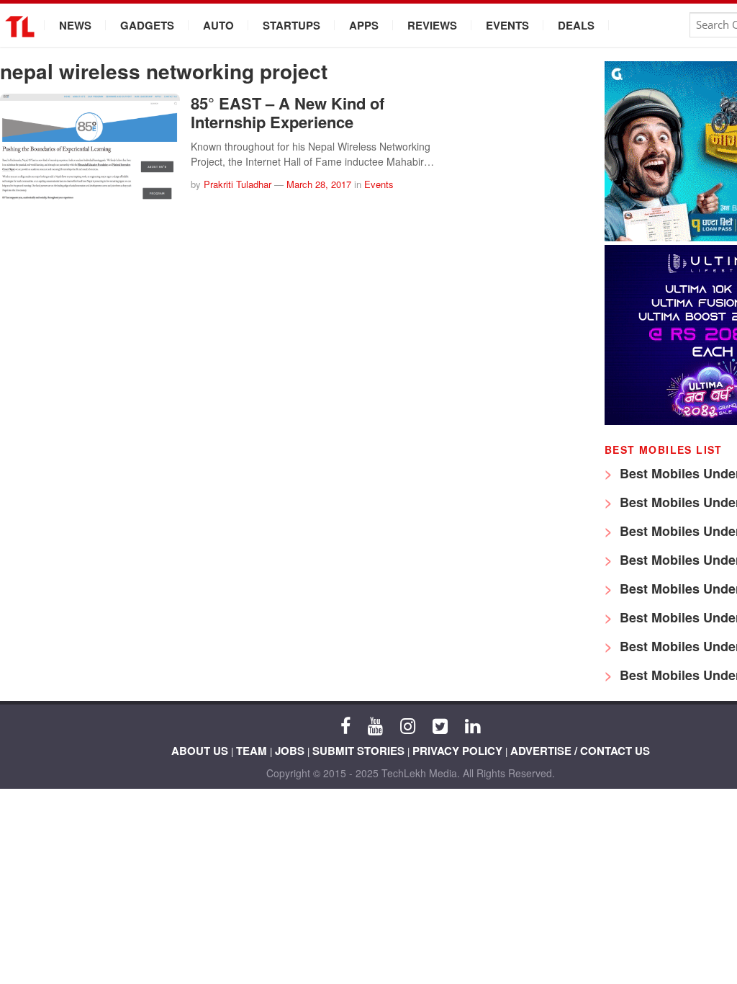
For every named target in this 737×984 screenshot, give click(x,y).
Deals (576, 25)
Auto (218, 25)
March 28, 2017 (318, 184)
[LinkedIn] (472, 725)
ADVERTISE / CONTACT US (580, 751)
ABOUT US (199, 751)
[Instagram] (407, 725)
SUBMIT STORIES (358, 751)
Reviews (432, 25)
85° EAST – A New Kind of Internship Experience (287, 112)
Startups (291, 25)
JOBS (289, 751)
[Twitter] (440, 725)
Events (507, 25)
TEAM (251, 751)
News (75, 25)
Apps (364, 25)
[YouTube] (375, 725)
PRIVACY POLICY (457, 751)
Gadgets (147, 25)
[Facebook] (345, 725)
